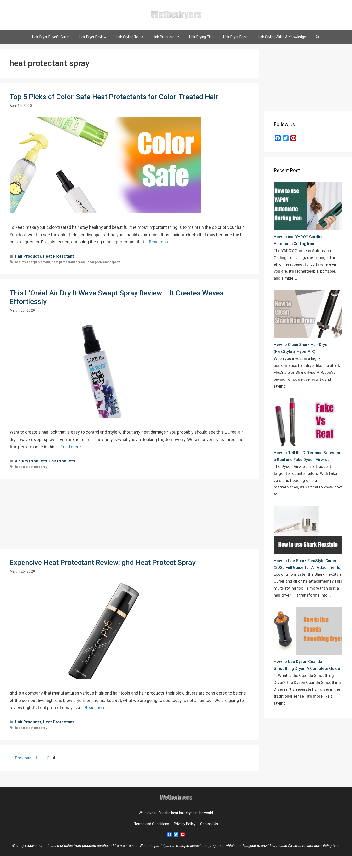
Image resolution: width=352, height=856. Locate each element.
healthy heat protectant (32, 262)
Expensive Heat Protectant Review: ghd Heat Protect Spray (103, 562)
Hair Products (163, 37)
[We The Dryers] (176, 14)
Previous (21, 757)
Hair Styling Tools (129, 37)
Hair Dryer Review (92, 37)
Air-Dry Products (31, 461)
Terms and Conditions (151, 824)
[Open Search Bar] (318, 37)
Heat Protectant (58, 256)
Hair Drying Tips (201, 37)
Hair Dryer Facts (235, 37)
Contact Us (209, 824)
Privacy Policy (184, 824)
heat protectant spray (103, 262)
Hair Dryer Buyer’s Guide (50, 37)
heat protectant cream (69, 262)
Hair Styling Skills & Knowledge (282, 37)
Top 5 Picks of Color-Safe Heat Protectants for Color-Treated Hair (114, 96)
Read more (159, 241)
